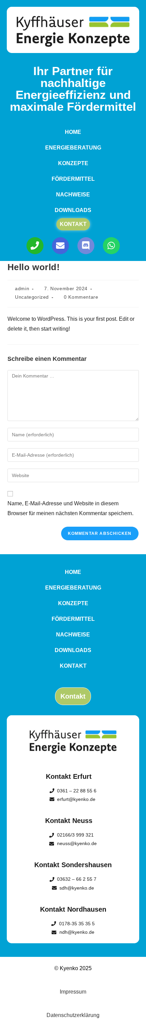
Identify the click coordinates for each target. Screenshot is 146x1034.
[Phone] (34, 245)
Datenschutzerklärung (73, 1015)
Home (73, 132)
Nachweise (73, 194)
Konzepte (73, 163)
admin (22, 288)
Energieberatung (73, 148)
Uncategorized (32, 297)
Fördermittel (73, 179)
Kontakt (73, 224)
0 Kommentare (81, 297)
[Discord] (85, 245)
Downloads (73, 210)
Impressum (73, 992)
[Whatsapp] (111, 245)
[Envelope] (60, 245)
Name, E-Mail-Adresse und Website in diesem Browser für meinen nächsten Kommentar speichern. (70, 508)
